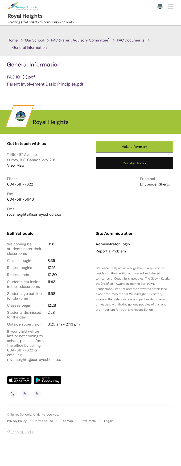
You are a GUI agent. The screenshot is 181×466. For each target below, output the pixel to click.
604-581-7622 (20, 184)
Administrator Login (113, 244)
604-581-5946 (20, 199)
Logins (108, 421)
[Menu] (170, 6)
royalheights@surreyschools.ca (34, 214)
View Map (15, 165)
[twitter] (13, 394)
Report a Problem (111, 251)
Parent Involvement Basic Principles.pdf (45, 84)
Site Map (67, 421)
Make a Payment (134, 146)
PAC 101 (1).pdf (21, 77)
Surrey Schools (20, 414)
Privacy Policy (17, 421)
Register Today (134, 163)
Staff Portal (88, 421)
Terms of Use (43, 421)
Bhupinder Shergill (156, 184)
